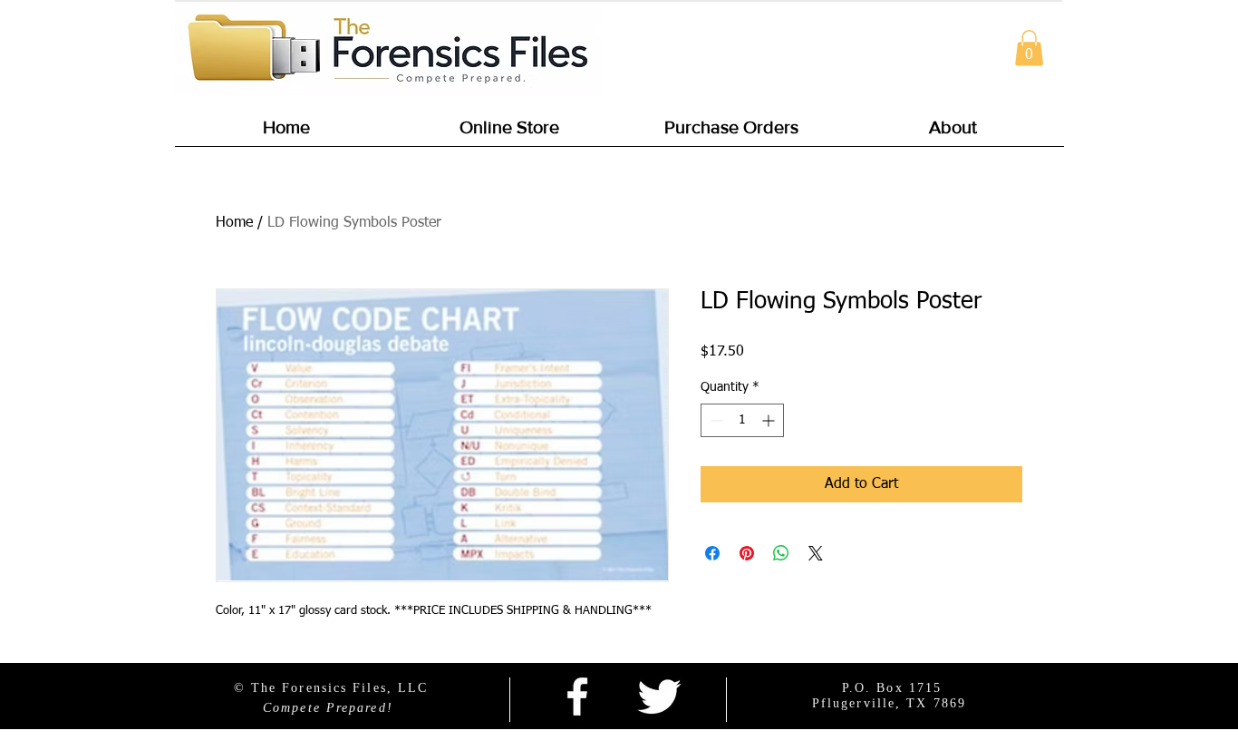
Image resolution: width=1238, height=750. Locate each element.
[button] (1029, 47)
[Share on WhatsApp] (781, 553)
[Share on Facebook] (712, 553)
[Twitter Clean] (659, 696)
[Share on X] (816, 553)
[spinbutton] (742, 420)
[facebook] (577, 696)
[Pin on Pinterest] (747, 553)
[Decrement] (714, 420)
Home (234, 223)
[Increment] (770, 420)
